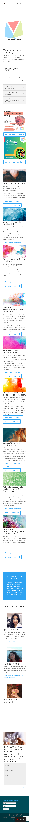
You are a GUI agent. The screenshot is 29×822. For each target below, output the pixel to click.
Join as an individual (12, 205)
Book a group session (13, 201)
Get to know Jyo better (10, 641)
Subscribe (6, 809)
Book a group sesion (12, 372)
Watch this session (12, 421)
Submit (21, 788)
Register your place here (14, 134)
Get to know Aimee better (11, 675)
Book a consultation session (12, 464)
